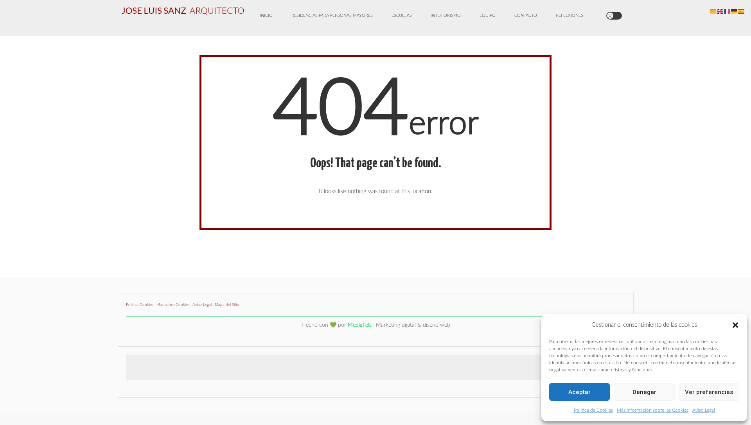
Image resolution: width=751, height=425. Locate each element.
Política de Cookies (593, 410)
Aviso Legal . (203, 305)
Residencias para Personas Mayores (332, 15)
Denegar (644, 392)
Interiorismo (446, 15)
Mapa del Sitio (227, 305)
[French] (727, 11)
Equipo (488, 15)
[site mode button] (614, 16)
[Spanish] (741, 11)
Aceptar (579, 392)
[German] (734, 11)
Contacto (525, 15)
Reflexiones (569, 15)
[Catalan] (713, 11)
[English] (720, 11)
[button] (735, 325)
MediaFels (360, 325)
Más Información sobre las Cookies (652, 410)
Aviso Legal (703, 410)
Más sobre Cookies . (174, 305)
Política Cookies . (141, 305)
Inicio (266, 15)
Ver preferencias (709, 392)
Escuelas (402, 15)
